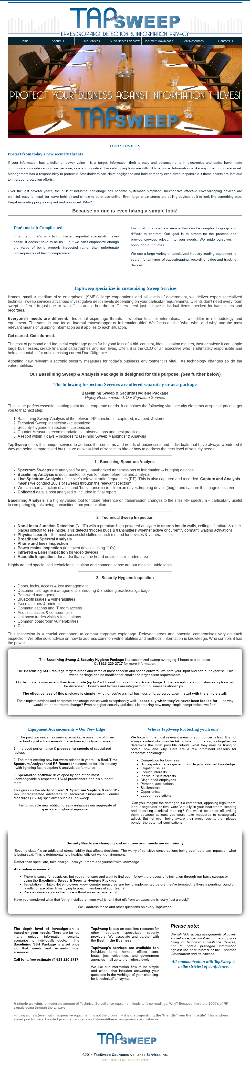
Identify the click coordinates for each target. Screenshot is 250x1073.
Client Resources (192, 41)
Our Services (91, 41)
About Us (58, 41)
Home (25, 41)
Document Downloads (158, 41)
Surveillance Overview (125, 41)
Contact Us (225, 41)
